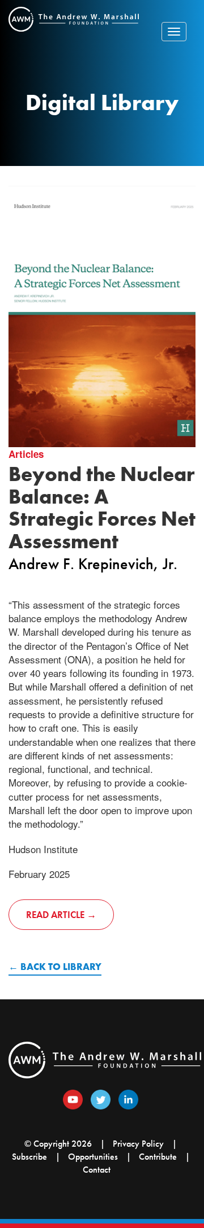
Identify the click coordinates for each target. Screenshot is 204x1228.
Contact (96, 1169)
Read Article (55, 914)
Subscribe (29, 1157)
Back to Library (60, 966)
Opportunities (93, 1157)
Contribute (158, 1157)
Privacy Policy (138, 1144)
